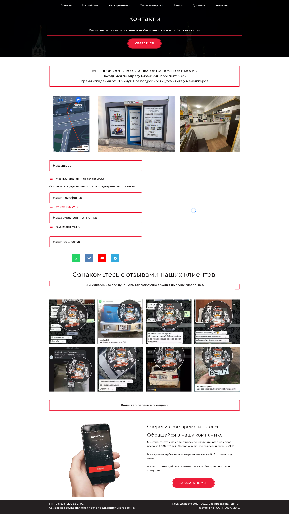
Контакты (221, 5)
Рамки (178, 5)
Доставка (199, 5)
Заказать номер (193, 483)
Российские (90, 5)
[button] (119, 5)
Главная (66, 5)
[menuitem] (66, 5)
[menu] (144, 5)
